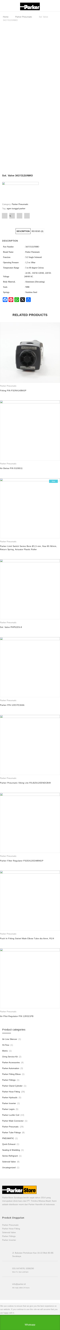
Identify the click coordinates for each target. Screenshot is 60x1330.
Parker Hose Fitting (11, 1091)
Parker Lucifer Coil (10, 1115)
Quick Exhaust (8, 1144)
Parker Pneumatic (23, 17)
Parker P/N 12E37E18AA (12, 705)
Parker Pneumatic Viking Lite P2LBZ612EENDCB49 (25, 783)
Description (23, 231)
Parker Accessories (11, 1062)
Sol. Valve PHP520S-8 (11, 627)
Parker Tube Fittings (11, 1132)
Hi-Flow (5, 1045)
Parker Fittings (9, 1080)
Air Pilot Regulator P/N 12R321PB (16, 1016)
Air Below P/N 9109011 (11, 468)
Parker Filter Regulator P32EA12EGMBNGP (21, 861)
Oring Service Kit (10, 1056)
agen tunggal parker (16, 208)
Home (6, 17)
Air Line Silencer (9, 1039)
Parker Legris (8, 1109)
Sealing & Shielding (11, 1150)
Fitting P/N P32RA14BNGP (13, 390)
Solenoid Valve (9, 1161)
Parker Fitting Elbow (11, 1074)
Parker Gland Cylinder (12, 1086)
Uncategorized (9, 1167)
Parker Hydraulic (9, 1097)
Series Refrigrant (10, 1156)
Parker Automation (10, 1068)
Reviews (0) (37, 231)
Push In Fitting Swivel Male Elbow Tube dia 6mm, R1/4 (27, 938)
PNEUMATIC (8, 1138)
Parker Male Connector (13, 1121)
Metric (5, 1051)
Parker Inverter (9, 1103)
